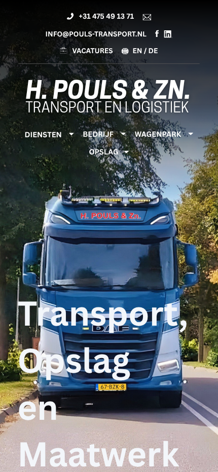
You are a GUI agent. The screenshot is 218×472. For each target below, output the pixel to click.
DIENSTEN (43, 135)
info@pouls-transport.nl (96, 33)
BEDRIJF (98, 134)
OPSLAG (103, 152)
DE (153, 50)
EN (137, 50)
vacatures (92, 51)
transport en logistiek (107, 109)
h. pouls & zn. (108, 93)
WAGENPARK (158, 134)
